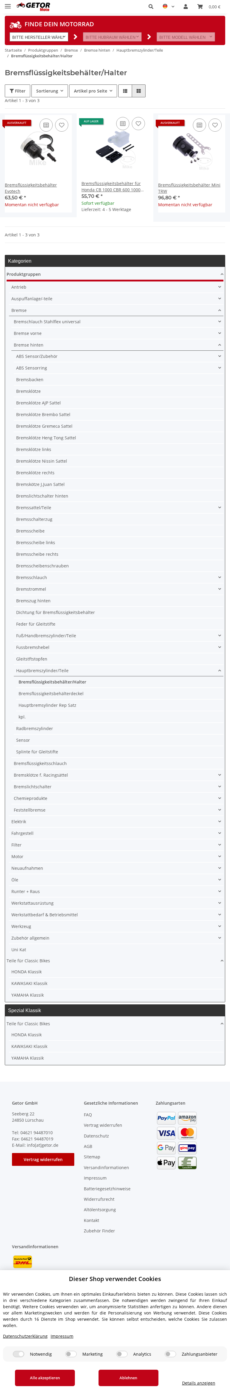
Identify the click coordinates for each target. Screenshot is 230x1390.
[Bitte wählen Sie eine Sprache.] (168, 6)
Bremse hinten (28, 345)
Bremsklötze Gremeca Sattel (44, 426)
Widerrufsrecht (99, 1199)
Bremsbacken (29, 379)
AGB (88, 1146)
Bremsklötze (28, 391)
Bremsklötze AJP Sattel (38, 403)
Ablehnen (128, 1377)
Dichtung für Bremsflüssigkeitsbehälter (55, 612)
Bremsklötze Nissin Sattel (41, 461)
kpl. (22, 717)
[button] (151, 7)
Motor (17, 856)
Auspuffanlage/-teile (31, 298)
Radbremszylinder (34, 728)
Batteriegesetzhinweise (107, 1189)
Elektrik (18, 821)
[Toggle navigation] (8, 3)
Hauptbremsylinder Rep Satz (47, 705)
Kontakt (91, 1220)
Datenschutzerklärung (25, 1336)
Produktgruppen (24, 274)
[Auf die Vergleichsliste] (46, 125)
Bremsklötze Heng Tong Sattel (46, 438)
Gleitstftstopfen (31, 659)
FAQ (88, 1114)
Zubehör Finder (99, 1231)
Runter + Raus (25, 891)
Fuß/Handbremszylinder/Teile (46, 635)
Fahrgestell (22, 833)
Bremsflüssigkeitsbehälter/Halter (52, 682)
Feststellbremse (30, 810)
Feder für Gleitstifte (35, 624)
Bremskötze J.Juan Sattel (40, 484)
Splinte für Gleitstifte (37, 752)
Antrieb (18, 287)
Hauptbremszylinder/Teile (42, 670)
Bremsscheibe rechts (37, 554)
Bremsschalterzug (34, 519)
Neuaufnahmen (27, 868)
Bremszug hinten (33, 601)
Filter (19, 91)
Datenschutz (96, 1136)
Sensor (23, 740)
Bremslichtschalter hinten (42, 496)
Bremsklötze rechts (35, 472)
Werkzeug (21, 926)
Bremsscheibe (30, 531)
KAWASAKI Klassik (29, 983)
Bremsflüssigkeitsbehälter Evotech (31, 188)
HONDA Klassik (26, 972)
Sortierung (47, 91)
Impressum (95, 1178)
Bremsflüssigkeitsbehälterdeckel (51, 693)
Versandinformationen (106, 1167)
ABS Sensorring (31, 368)
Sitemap (92, 1157)
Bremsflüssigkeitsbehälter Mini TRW (189, 188)
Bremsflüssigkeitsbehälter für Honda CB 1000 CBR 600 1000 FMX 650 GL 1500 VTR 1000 (111, 187)
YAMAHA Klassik (27, 995)
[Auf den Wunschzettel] (61, 125)
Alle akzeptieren (45, 1377)
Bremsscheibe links (35, 542)
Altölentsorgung (100, 1209)
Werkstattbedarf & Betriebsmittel (44, 915)
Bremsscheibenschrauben (42, 566)
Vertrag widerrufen (43, 1159)
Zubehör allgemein (30, 938)
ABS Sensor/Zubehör (37, 356)
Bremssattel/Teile (33, 507)
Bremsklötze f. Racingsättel (41, 775)
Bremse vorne (28, 333)
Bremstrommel (31, 589)
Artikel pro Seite (90, 91)
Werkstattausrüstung (32, 903)
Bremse (19, 310)
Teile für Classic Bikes (28, 960)
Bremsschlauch (31, 577)
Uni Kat (18, 949)
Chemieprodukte (30, 798)
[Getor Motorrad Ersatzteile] (33, 6)
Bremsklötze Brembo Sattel (43, 414)
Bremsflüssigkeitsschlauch (40, 763)
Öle (14, 880)
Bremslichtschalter (33, 786)
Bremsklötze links (33, 449)
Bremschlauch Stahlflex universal (47, 321)
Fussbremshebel (32, 647)
